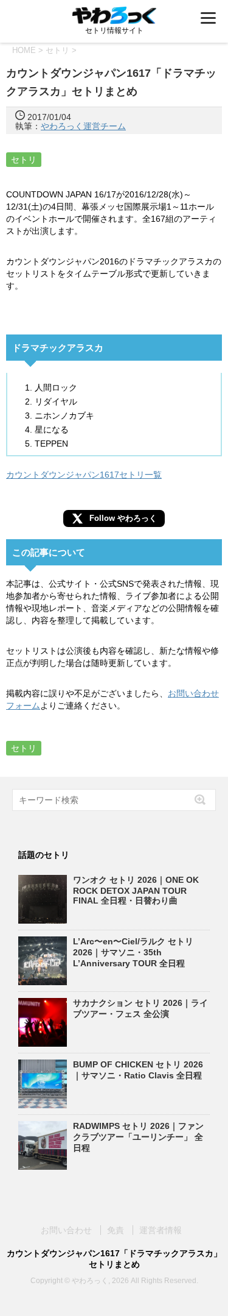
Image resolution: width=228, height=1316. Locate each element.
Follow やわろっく (123, 518)
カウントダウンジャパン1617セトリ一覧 (84, 474)
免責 (115, 1230)
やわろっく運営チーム (83, 126)
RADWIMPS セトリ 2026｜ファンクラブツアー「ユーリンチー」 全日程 (138, 1137)
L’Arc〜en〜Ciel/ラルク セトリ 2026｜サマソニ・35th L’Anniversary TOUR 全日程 (133, 952)
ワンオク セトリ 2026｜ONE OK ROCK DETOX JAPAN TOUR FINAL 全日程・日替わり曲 (136, 890)
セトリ (23, 159)
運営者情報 (160, 1230)
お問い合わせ (66, 1230)
